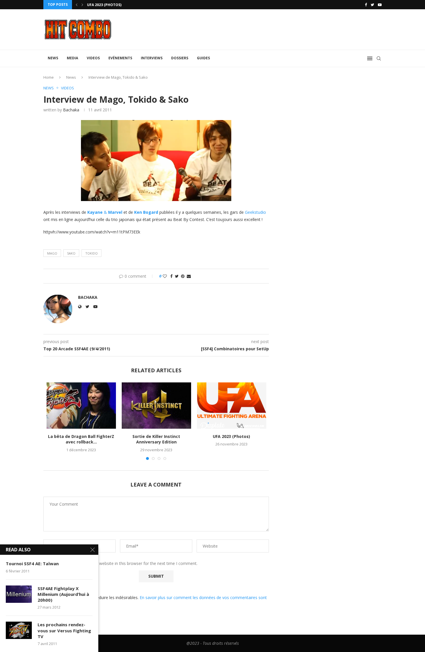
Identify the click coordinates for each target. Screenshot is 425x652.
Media (72, 58)
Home (48, 77)
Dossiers (179, 58)
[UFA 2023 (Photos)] (231, 405)
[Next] (82, 4)
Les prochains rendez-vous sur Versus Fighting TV (64, 630)
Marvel (115, 212)
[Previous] (76, 4)
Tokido (91, 253)
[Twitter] (372, 4)
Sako (71, 253)
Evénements (120, 58)
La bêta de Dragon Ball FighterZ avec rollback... (81, 439)
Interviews (151, 58)
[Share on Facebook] (171, 276)
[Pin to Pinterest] (182, 276)
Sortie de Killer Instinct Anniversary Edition (156, 439)
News (53, 58)
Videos (93, 58)
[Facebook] (366, 4)
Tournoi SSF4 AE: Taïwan (32, 563)
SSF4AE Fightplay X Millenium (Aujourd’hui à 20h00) (63, 594)
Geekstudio (255, 212)
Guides (203, 58)
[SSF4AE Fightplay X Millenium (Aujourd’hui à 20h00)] (19, 594)
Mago (52, 253)
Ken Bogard (146, 212)
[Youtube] (380, 4)
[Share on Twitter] (177, 276)
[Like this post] (165, 276)
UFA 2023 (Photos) (104, 4)
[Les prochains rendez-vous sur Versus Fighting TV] (19, 630)
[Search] (379, 58)
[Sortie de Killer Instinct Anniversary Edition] (156, 405)
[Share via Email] (189, 276)
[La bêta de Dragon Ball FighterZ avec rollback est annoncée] (81, 405)
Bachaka (71, 110)
